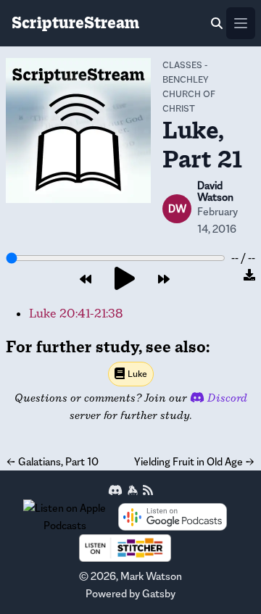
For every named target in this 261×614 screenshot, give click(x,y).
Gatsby (158, 593)
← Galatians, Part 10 (52, 461)
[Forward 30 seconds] (164, 280)
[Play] (125, 279)
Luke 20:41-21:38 (76, 313)
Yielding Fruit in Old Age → (194, 461)
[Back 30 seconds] (85, 280)
